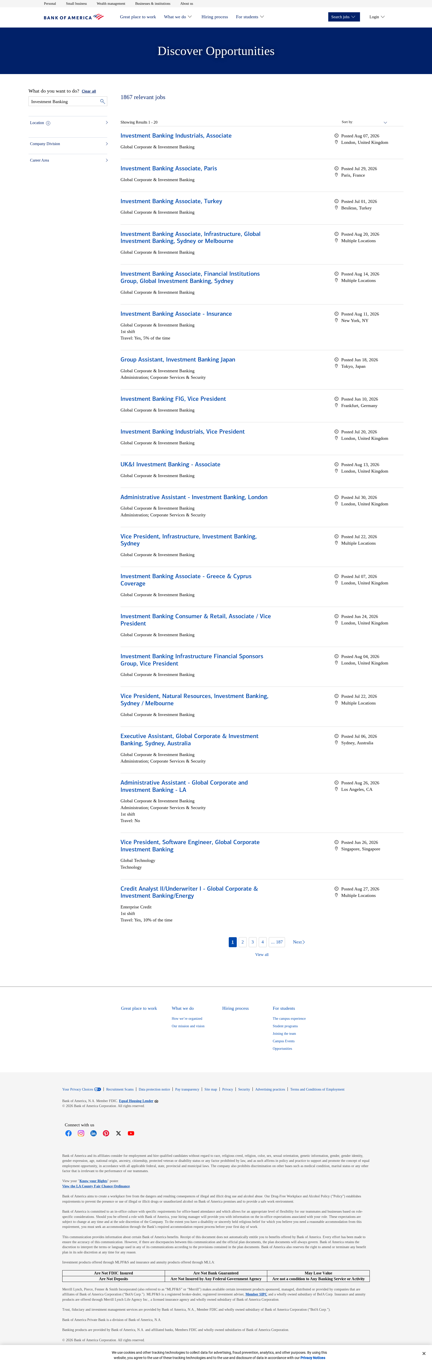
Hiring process (215, 16)
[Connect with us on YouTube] (131, 1133)
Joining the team (284, 1034)
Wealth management (111, 4)
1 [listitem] (233, 941)
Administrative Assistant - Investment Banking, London (194, 498)
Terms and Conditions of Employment (317, 1089)
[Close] (424, 1353)
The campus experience (289, 1018)
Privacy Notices (312, 1358)
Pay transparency (187, 1089)
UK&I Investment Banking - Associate (170, 465)
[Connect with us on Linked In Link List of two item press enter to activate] (93, 1133)
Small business (76, 4)
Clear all (89, 92)
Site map (210, 1089)
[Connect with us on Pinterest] (106, 1133)
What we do (175, 16)
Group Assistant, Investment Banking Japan (177, 360)
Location (37, 123)
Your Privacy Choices (77, 1089)
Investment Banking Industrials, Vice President (182, 432)
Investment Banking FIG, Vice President (173, 399)
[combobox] (370, 122)
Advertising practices (270, 1089)
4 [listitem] (263, 941)
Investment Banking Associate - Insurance (176, 314)
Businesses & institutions (152, 4)
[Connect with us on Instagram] (81, 1133)
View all (261, 954)
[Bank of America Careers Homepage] (74, 18)
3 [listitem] (253, 941)
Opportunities (282, 1049)
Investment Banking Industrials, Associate (176, 136)
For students (247, 16)
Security (244, 1089)
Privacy (227, 1089)
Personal (50, 4)
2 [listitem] (243, 941)
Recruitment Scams (120, 1089)
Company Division (45, 144)
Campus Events (283, 1041)
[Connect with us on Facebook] (68, 1133)
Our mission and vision (188, 1026)
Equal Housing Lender (138, 1101)
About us (186, 4)
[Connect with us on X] (118, 1133)
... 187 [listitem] (277, 941)
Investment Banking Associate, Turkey (171, 202)
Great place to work (138, 16)
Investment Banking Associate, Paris (168, 169)
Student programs (285, 1026)
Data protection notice (154, 1089)
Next (297, 941)
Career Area (39, 160)
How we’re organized (187, 1018)
